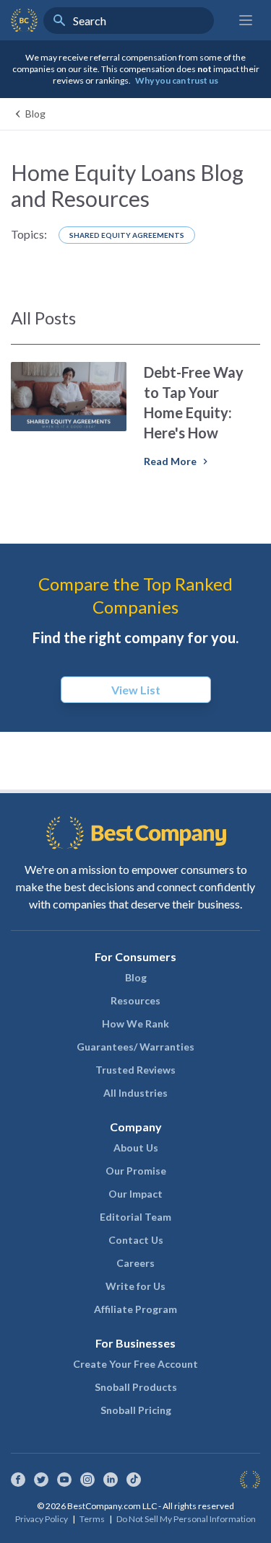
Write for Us (135, 1286)
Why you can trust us (176, 80)
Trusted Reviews (135, 1070)
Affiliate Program (135, 1309)
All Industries (135, 1093)
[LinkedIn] (110, 1479)
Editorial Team (135, 1217)
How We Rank (135, 1023)
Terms (92, 1518)
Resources (135, 1000)
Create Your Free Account (135, 1364)
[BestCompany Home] (24, 20)
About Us (135, 1147)
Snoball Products (136, 1387)
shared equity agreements (126, 235)
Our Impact (135, 1194)
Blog (136, 977)
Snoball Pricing (135, 1410)
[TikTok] (133, 1479)
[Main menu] (245, 20)
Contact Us (135, 1240)
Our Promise (136, 1170)
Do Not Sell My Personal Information (186, 1518)
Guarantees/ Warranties (135, 1046)
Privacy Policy (41, 1518)
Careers (135, 1263)
